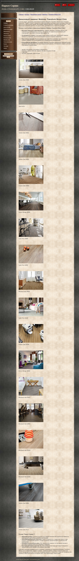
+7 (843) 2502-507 (29, 9)
